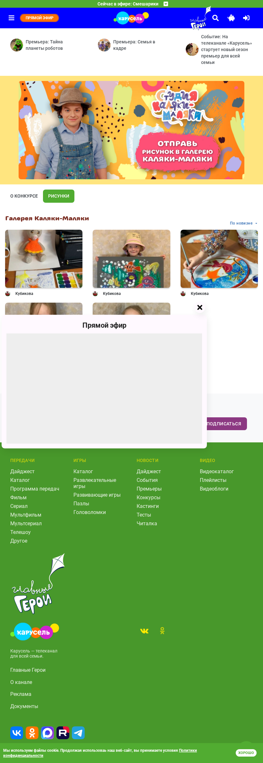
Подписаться (224, 423)
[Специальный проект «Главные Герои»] (186, 18)
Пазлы (81, 504)
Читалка (147, 523)
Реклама (20, 694)
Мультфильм (25, 515)
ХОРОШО (246, 753)
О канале (21, 682)
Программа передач (34, 489)
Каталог (20, 480)
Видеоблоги (214, 489)
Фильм (18, 497)
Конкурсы (148, 497)
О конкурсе (24, 196)
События (147, 480)
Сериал (19, 506)
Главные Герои (28, 670)
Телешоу (20, 532)
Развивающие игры (97, 495)
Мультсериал (26, 523)
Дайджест (22, 471)
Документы (24, 706)
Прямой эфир (104, 325)
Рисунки (58, 196)
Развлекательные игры (94, 483)
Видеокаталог (217, 471)
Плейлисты (213, 480)
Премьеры (149, 489)
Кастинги (148, 506)
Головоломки (89, 512)
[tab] (144, 630)
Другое (18, 541)
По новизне (241, 223)
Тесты (144, 515)
